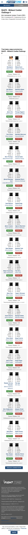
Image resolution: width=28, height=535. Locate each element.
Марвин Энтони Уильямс (8, 385)
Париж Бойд (18, 204)
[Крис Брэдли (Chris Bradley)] (11, 240)
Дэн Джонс (9, 90)
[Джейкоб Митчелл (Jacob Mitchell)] (17, 126)
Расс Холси (9, 135)
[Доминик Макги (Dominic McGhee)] (17, 171)
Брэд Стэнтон (19, 339)
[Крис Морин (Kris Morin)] (11, 446)
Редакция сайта (5, 520)
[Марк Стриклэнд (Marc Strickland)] (11, 263)
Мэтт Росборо (8, 157)
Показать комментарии (14, 467)
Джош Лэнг (9, 361)
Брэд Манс (9, 432)
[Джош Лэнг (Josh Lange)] (11, 352)
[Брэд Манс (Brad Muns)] (11, 423)
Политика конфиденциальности (8, 523)
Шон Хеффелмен (8, 410)
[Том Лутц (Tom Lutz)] (17, 263)
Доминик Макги (20, 180)
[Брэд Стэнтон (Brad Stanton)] (17, 330)
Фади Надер (18, 361)
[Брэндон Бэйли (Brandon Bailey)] (17, 308)
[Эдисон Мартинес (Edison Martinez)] (17, 218)
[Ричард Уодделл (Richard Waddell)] (17, 104)
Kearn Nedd (9, 339)
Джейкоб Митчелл (20, 135)
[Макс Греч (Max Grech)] (11, 285)
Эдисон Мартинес (20, 226)
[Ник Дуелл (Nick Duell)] (11, 59)
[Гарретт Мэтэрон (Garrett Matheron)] (17, 285)
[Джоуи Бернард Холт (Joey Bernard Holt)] (11, 171)
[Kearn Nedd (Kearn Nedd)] (11, 330)
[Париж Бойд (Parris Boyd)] (17, 195)
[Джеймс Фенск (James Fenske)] (17, 446)
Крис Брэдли (9, 249)
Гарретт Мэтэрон (20, 294)
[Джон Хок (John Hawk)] (11, 104)
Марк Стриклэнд (8, 271)
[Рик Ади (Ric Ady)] (17, 375)
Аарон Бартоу (9, 316)
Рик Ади (17, 384)
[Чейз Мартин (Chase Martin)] (11, 195)
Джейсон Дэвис (19, 90)
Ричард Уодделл (20, 112)
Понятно (14, 532)
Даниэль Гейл (19, 249)
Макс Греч (9, 294)
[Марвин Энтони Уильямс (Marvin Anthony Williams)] (11, 375)
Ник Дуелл (10, 68)
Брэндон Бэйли (19, 316)
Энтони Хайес (19, 157)
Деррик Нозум (19, 410)
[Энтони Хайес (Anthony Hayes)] (17, 149)
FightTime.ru (13, 518)
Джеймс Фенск (19, 454)
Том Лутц (18, 271)
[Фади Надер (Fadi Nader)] (17, 352)
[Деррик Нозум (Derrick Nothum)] (17, 401)
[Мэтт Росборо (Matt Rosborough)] (11, 149)
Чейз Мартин (9, 204)
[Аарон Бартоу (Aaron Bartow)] (11, 308)
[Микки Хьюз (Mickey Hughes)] (17, 59)
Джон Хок (9, 112)
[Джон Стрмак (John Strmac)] (11, 218)
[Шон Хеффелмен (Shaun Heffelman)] (11, 401)
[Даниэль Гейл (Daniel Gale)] (17, 240)
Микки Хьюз (19, 68)
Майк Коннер (19, 432)
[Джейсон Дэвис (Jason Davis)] (17, 81)
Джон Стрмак (9, 226)
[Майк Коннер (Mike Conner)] (17, 423)
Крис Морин (9, 454)
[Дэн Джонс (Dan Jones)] (11, 81)
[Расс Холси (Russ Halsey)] (11, 126)
